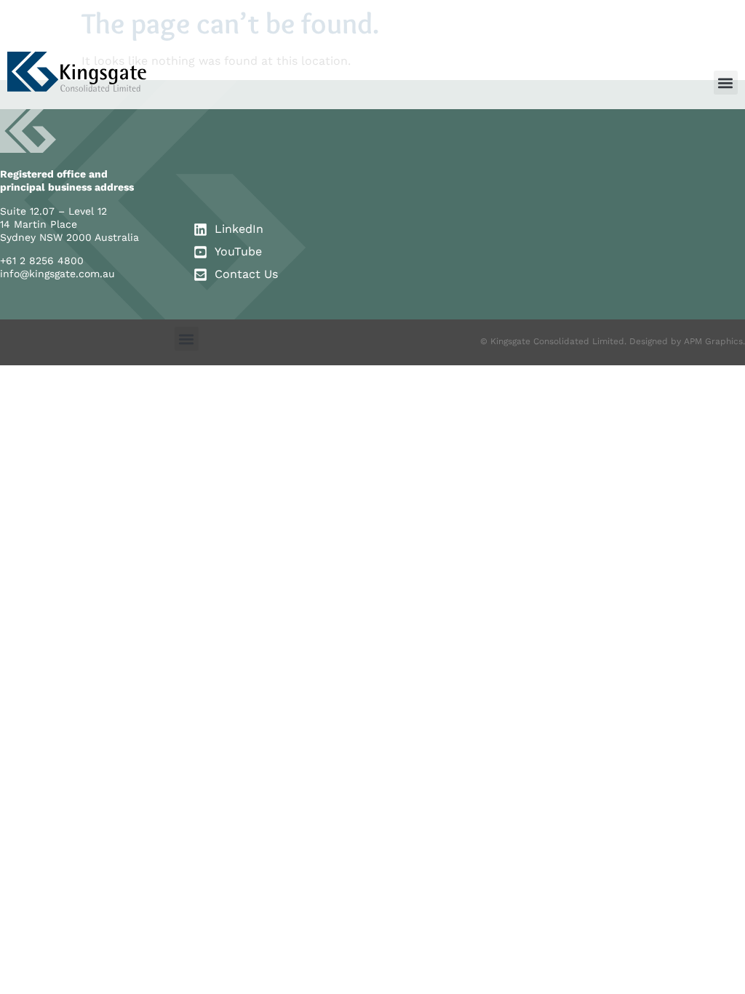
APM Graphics (713, 341)
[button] (726, 83)
